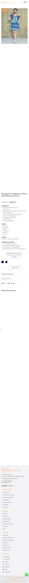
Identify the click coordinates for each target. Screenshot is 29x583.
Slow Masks (6, 504)
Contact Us (5, 516)
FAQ (4, 528)
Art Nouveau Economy (8, 495)
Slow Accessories (7, 502)
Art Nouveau (6, 492)
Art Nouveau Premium (8, 497)
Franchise (5, 526)
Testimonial (8, 571)
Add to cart (15, 267)
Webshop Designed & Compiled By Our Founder (14, 581)
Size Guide (14, 256)
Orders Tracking (7, 547)
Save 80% (5, 507)
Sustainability (6, 521)
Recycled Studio (7, 518)
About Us (5, 513)
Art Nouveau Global (8, 523)
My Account (6, 545)
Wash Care (5, 542)
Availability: (4, 278)
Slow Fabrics (6, 499)
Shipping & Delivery (8, 537)
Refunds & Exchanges (8, 540)
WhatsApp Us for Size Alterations (14, 253)
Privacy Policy (6, 550)
